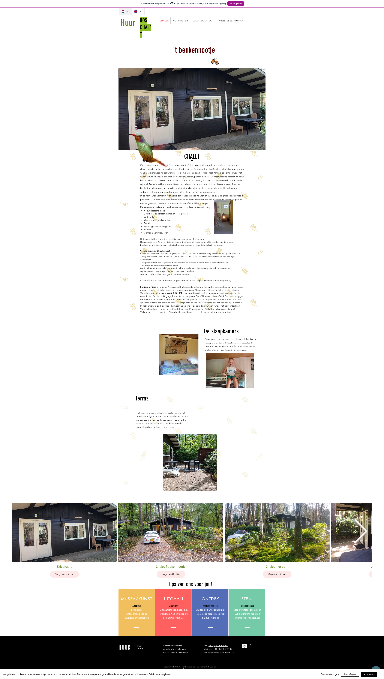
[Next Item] (361, 532)
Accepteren (368, 674)
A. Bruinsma (211, 667)
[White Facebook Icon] (250, 646)
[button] (192, 109)
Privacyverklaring (190, 669)
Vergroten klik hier (65, 574)
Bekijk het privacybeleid (160, 674)
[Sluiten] (380, 674)
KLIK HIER (177, 293)
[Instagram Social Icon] (244, 646)
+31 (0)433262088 (218, 645)
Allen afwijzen (350, 674)
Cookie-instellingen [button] (330, 674)
